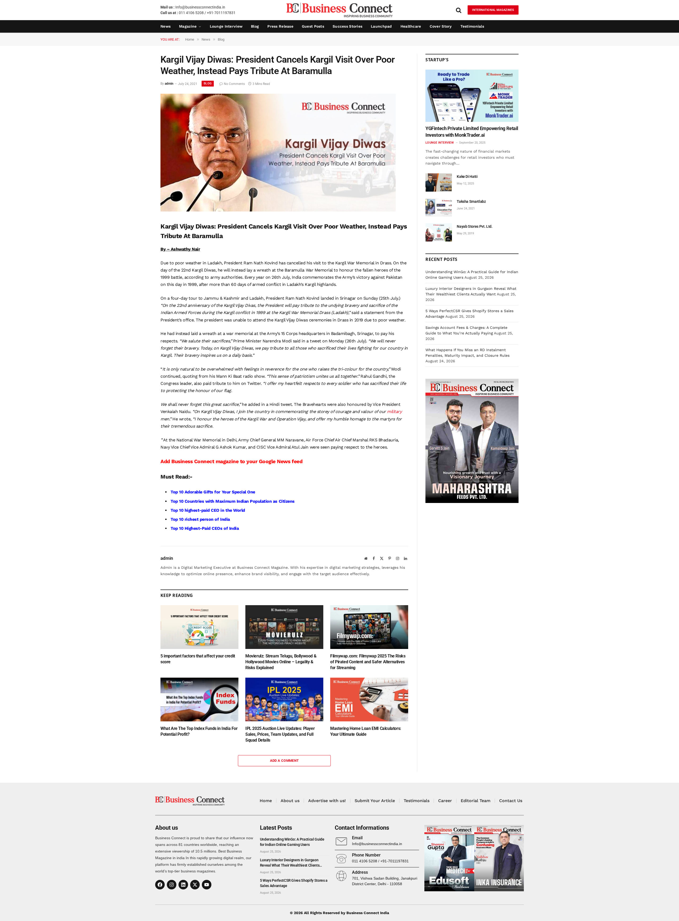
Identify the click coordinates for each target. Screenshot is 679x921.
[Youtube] (206, 884)
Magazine (188, 26)
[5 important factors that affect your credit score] (199, 627)
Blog (255, 26)
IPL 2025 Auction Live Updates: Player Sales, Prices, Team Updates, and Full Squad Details (280, 734)
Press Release (280, 26)
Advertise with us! (327, 800)
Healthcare (411, 26)
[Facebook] (160, 884)
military (394, 411)
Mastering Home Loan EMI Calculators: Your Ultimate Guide (365, 731)
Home (266, 800)
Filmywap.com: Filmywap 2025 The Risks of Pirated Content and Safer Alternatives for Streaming (367, 661)
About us (290, 800)
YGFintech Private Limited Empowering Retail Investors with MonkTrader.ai (471, 131)
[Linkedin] (183, 884)
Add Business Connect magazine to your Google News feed (231, 461)
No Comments (234, 84)
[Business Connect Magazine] (339, 10)
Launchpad (381, 26)
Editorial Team (475, 800)
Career (445, 800)
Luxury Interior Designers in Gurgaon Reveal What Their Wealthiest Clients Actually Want (289, 863)
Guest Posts (313, 26)
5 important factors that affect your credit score (197, 658)
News (165, 26)
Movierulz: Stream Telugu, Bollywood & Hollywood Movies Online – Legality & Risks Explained (280, 661)
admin (169, 84)
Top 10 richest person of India (200, 519)
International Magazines (493, 10)
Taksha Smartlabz (471, 201)
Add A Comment (284, 761)
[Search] (458, 10)
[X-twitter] (195, 884)
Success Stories (347, 26)
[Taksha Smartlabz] (438, 207)
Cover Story (441, 26)
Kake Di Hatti (467, 176)
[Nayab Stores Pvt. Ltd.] (438, 232)
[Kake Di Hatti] (438, 182)
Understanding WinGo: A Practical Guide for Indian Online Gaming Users (292, 842)
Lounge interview (226, 26)
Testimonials (472, 26)
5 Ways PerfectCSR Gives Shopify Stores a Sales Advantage (294, 883)
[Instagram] (171, 884)
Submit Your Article (375, 800)
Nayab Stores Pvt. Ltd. (474, 226)
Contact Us (510, 800)
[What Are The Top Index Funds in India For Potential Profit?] (199, 699)
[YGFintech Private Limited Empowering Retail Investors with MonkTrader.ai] (472, 96)
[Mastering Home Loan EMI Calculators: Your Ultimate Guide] (369, 699)
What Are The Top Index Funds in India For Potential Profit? (199, 731)
